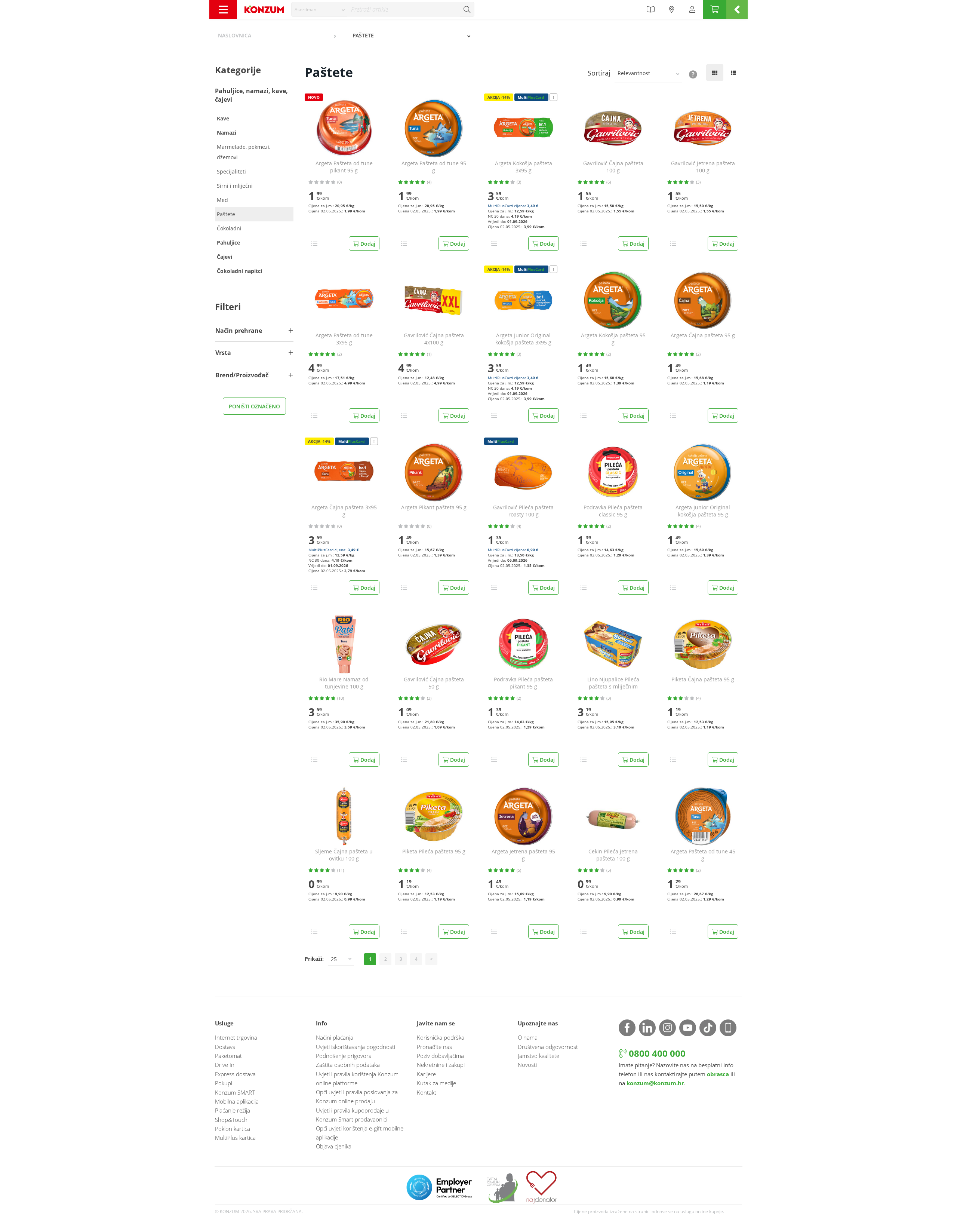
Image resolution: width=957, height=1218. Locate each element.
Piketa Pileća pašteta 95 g (433, 851)
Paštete (226, 214)
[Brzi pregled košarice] (737, 9)
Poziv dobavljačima (440, 1055)
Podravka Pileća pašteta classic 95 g (613, 511)
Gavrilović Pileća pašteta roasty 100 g (523, 511)
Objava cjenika (333, 1146)
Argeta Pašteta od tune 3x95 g (344, 339)
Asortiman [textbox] (305, 9)
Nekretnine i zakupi (441, 1064)
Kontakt (426, 1092)
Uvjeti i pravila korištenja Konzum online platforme (357, 1078)
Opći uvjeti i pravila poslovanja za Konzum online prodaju (357, 1096)
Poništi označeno (254, 406)
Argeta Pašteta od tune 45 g (703, 855)
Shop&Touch (231, 1119)
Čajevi (224, 256)
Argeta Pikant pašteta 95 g (434, 507)
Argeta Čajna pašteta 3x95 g (344, 511)
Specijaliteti (231, 171)
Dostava (225, 1046)
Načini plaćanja (334, 1037)
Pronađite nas (434, 1046)
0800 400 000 (656, 1053)
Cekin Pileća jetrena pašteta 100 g (613, 855)
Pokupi (223, 1083)
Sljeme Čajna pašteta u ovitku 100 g (344, 855)
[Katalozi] (650, 9)
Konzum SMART (235, 1092)
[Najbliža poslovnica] (672, 9)
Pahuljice (228, 242)
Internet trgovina (236, 1037)
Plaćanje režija (232, 1110)
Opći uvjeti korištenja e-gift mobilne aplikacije (359, 1133)
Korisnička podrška (440, 1037)
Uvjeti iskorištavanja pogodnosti (355, 1046)
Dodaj (367, 243)
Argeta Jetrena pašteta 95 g (523, 855)
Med (222, 199)
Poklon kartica (232, 1128)
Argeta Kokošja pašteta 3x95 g (523, 167)
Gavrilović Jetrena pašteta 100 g (703, 167)
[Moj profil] (692, 9)
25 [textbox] (334, 959)
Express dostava (235, 1074)
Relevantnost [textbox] (634, 73)
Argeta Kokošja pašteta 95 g (613, 339)
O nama (528, 1037)
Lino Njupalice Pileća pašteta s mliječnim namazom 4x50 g (613, 683)
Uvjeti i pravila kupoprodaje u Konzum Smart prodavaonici (352, 1115)
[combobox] (319, 9)
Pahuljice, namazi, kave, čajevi (251, 95)
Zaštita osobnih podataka (348, 1064)
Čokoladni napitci (239, 270)
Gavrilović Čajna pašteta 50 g (434, 683)
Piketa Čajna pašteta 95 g (702, 679)
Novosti (527, 1064)
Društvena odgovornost (548, 1046)
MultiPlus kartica (235, 1137)
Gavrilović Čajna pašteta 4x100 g (434, 339)
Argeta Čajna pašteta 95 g (703, 335)
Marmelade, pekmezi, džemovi (243, 152)
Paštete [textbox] (363, 35)
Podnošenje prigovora (344, 1055)
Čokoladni (229, 228)
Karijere (426, 1074)
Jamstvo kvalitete (538, 1055)
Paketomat (228, 1055)
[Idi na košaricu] (714, 9)
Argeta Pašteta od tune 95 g (433, 167)
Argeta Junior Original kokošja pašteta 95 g (703, 511)
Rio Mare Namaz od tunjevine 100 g (344, 683)
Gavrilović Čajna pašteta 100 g (613, 167)
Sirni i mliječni (235, 185)
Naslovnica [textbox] (234, 35)
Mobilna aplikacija (237, 1101)
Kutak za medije (436, 1083)
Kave (223, 118)
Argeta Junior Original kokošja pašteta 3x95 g (523, 339)
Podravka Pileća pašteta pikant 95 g (523, 683)
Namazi (226, 132)
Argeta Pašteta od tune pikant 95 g (344, 167)
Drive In (224, 1064)
